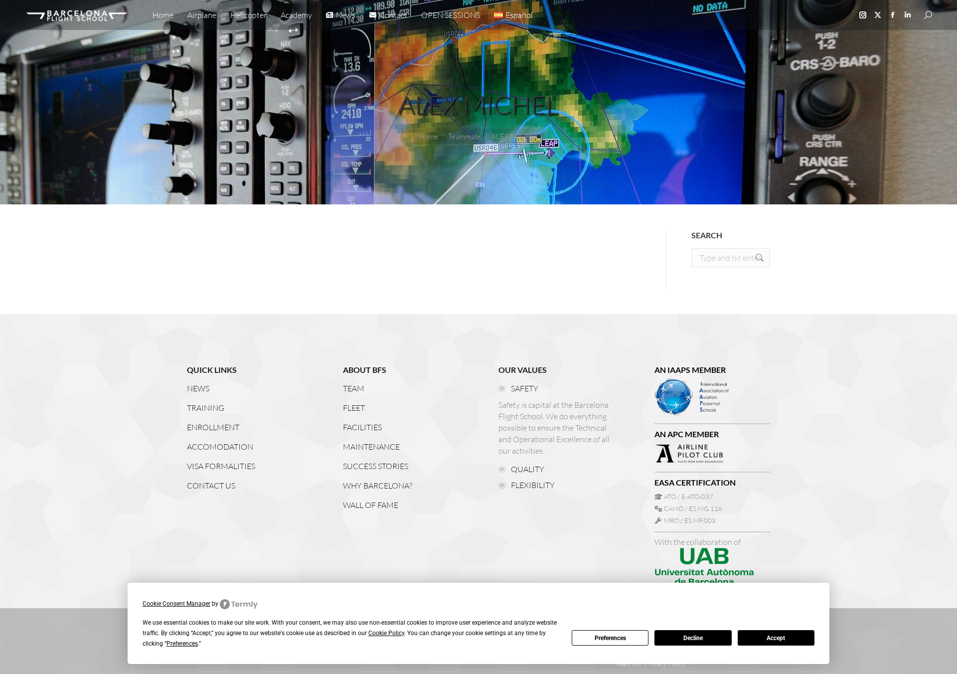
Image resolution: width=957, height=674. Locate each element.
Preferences (610, 638)
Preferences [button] (182, 643)
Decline (693, 638)
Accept (776, 638)
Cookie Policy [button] (386, 633)
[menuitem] (513, 15)
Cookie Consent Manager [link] (176, 603)
